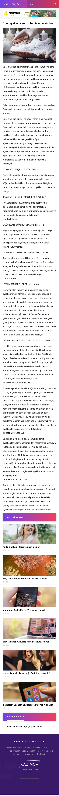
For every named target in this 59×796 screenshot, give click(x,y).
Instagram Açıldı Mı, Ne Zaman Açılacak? (24, 610)
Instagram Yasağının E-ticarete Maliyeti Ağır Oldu (28, 704)
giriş (30, 726)
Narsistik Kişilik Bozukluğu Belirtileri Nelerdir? (26, 673)
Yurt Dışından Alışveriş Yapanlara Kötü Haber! (26, 641)
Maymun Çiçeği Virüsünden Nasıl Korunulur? (25, 578)
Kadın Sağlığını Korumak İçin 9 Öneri (21, 547)
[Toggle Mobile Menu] (23, 4)
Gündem (6, 550)
